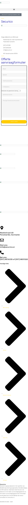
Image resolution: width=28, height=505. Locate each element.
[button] (14, 9)
